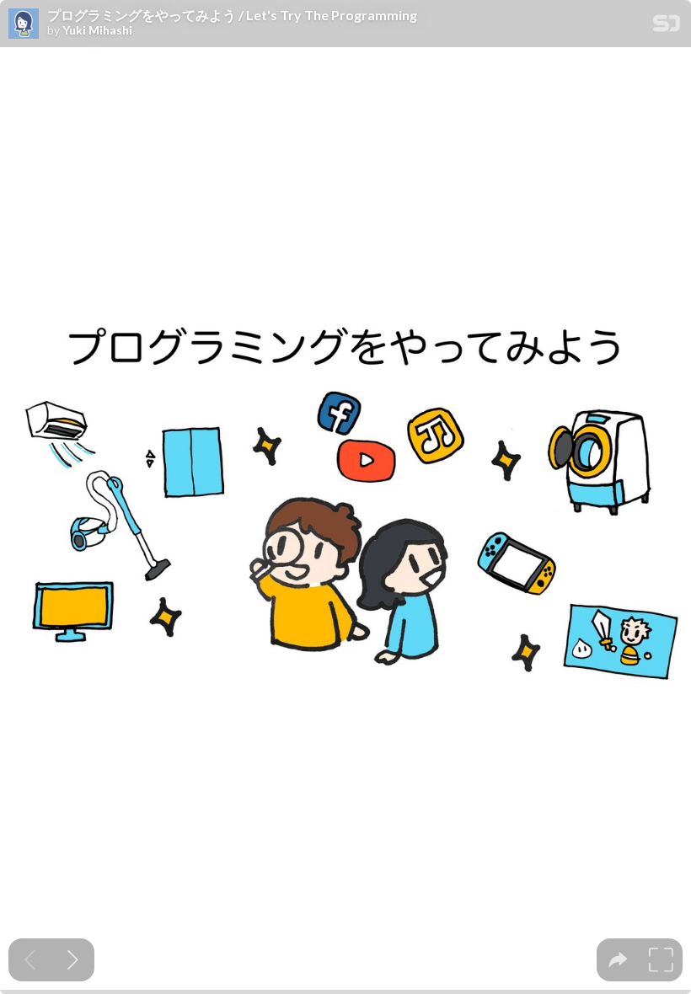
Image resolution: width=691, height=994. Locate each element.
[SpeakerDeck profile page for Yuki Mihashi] (23, 24)
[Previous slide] (30, 960)
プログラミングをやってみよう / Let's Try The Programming (232, 15)
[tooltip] (618, 960)
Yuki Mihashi (97, 30)
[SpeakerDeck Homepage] (666, 27)
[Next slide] (73, 960)
